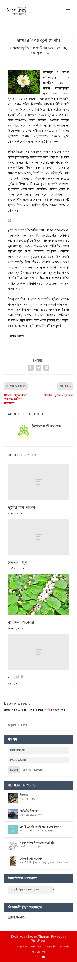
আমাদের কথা (38, 952)
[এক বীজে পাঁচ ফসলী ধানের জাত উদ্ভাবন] (13, 829)
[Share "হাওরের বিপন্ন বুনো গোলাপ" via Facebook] (31, 368)
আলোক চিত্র (51, 946)
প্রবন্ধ (40, 814)
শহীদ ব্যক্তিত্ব (62, 862)
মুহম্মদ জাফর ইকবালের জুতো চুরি (37, 842)
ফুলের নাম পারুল (21, 507)
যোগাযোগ (9, 946)
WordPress (38, 940)
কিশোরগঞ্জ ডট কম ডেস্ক (39, 48)
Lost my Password (33, 769)
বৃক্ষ (37, 830)
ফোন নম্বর (22, 946)
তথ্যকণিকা (65, 946)
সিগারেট (24, 795)
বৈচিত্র (43, 830)
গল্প (38, 799)
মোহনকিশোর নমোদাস (31, 858)
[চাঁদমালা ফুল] (38, 537)
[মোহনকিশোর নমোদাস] (13, 861)
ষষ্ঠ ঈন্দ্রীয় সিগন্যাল (29, 811)
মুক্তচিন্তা (51, 862)
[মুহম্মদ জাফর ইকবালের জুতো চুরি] (13, 845)
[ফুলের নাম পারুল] (38, 482)
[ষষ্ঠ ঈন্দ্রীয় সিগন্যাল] (13, 814)
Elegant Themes (38, 936)
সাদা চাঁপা (15, 677)
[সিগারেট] (13, 798)
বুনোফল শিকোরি (21, 622)
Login (14, 769)
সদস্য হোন (36, 946)
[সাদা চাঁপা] (38, 652)
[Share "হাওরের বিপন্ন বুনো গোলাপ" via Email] (46, 368)
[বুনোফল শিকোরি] (38, 594)
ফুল (39, 53)
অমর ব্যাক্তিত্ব (40, 862)
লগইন (48, 710)
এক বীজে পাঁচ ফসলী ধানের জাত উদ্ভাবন (40, 827)
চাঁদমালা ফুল (17, 562)
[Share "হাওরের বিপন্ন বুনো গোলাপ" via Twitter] (38, 368)
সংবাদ (50, 830)
